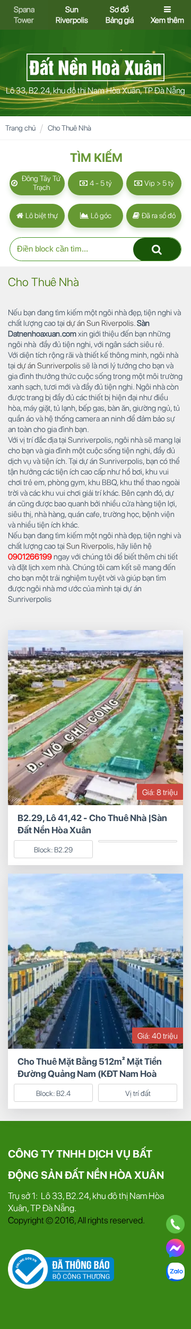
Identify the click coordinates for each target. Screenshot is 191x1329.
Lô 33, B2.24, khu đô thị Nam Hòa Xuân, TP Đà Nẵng (95, 90)
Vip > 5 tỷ (158, 183)
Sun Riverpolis (90, 546)
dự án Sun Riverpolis (100, 323)
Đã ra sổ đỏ (158, 215)
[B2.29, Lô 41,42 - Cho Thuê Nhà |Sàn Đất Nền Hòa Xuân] (95, 716)
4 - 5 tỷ (100, 183)
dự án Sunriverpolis (49, 365)
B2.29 (63, 849)
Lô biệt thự (41, 215)
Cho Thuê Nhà (69, 128)
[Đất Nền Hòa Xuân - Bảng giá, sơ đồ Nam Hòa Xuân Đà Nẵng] (95, 66)
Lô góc (100, 215)
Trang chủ (20, 128)
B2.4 (63, 1093)
